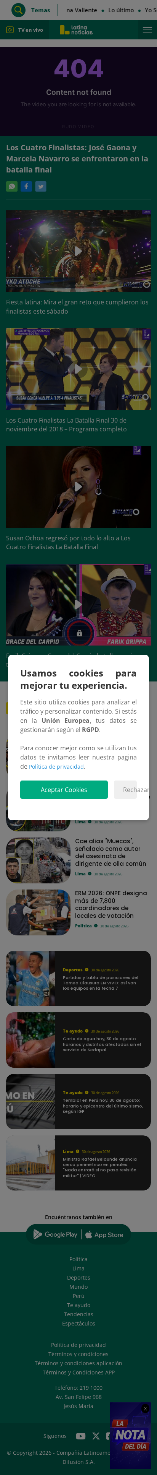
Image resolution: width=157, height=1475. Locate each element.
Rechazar (130, 789)
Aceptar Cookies (64, 789)
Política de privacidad (56, 766)
